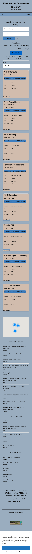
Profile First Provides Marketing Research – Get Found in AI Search (15, 379)
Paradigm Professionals (14, 165)
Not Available (8, 75)
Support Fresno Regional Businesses (13, 434)
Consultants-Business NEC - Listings (15, 78)
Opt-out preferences (10, 551)
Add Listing (16, 43)
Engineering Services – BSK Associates (14, 401)
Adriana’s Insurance (8, 421)
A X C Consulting (11, 72)
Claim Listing (6, 96)
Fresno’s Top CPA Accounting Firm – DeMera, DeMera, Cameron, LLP (15, 366)
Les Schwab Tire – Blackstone (11, 457)
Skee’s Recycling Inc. (9, 480)
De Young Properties (8, 373)
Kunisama (6, 468)
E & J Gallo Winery (8, 445)
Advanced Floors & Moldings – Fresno (13, 354)
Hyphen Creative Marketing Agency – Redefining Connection (13, 408)
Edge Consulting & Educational (12, 103)
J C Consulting (10, 134)
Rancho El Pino (10, 225)
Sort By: (5, 62)
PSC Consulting (10, 195)
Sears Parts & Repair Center (11, 463)
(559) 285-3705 (9, 137)
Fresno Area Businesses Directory (16, 46)
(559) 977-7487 (9, 107)
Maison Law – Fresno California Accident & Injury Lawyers (14, 347)
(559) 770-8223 (9, 258)
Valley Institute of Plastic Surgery (12, 359)
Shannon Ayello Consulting (15, 255)
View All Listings (23, 49)
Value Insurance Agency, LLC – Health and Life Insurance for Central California (15, 395)
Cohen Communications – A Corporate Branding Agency (13, 387)
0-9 (6, 56)
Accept (16, 548)
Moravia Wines (7, 440)
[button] (29, 533)
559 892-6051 (8, 168)
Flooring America (7, 474)
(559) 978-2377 (9, 228)
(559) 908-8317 (9, 288)
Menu (28, 14)
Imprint (24, 551)
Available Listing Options (16, 512)
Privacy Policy (19, 551)
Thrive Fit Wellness (12, 285)
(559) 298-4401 (9, 198)
